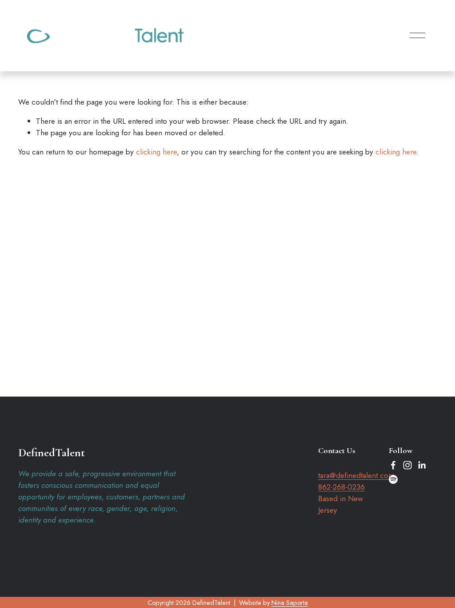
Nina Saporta (289, 602)
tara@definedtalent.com (356, 475)
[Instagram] (407, 465)
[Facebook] (393, 465)
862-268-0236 (341, 487)
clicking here (156, 151)
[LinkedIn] (421, 465)
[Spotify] (393, 479)
